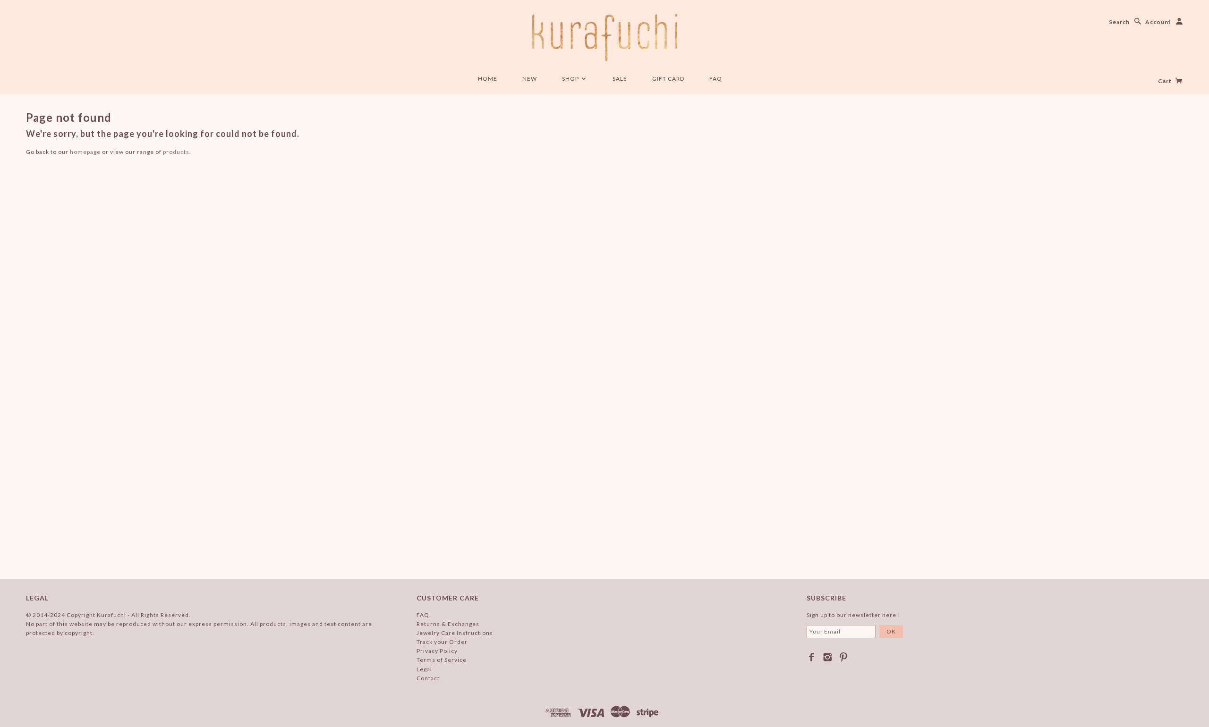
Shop (571, 78)
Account (1158, 21)
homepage (85, 151)
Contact (428, 678)
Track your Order (442, 641)
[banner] (604, 37)
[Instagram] (828, 657)
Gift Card (668, 78)
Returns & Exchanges (448, 623)
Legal (424, 669)
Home (487, 78)
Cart (1165, 81)
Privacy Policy (437, 650)
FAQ (715, 78)
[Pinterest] (844, 657)
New (529, 78)
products (176, 151)
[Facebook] (812, 657)
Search (1119, 21)
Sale (620, 78)
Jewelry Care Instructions (455, 632)
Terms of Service (442, 659)
